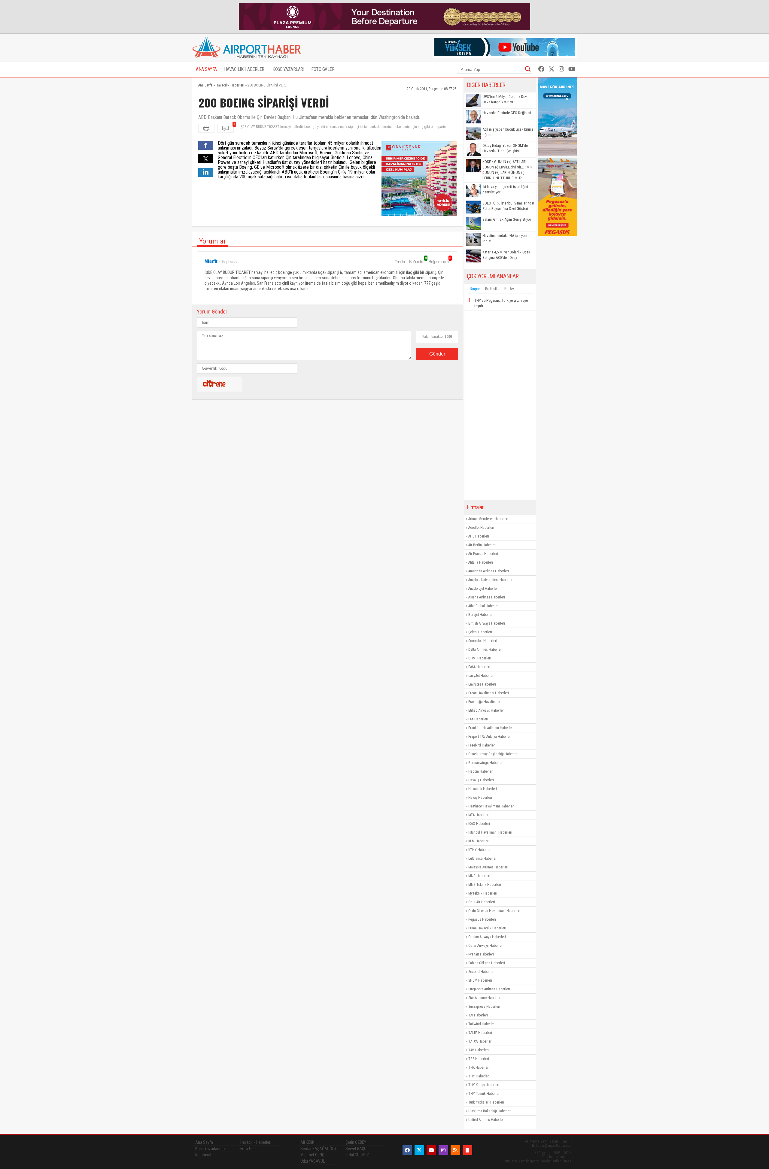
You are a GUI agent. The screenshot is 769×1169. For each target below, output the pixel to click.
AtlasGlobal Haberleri (484, 606)
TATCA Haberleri (480, 1041)
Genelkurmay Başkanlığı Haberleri (493, 754)
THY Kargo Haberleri (483, 1085)
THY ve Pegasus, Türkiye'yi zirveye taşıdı (501, 303)
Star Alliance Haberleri (484, 998)
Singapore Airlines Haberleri (489, 989)
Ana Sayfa (204, 1142)
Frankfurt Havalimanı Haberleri (491, 728)
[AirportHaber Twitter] (552, 69)
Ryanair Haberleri (481, 954)
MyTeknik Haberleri (482, 893)
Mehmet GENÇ (312, 1154)
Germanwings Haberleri (485, 763)
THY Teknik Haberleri (484, 1094)
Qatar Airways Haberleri (485, 945)
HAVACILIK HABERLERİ (245, 69)
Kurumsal (203, 1154)
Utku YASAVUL (312, 1161)
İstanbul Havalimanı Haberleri (490, 832)
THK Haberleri (478, 1067)
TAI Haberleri (478, 1015)
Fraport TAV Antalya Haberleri (490, 736)
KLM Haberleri (478, 841)
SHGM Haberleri (480, 980)
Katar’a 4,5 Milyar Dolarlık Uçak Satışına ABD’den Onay (506, 255)
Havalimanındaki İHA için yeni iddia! (504, 238)
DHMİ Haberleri (479, 658)
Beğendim (417, 261)
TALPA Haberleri (480, 1033)
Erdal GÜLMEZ (357, 1154)
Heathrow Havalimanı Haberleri (491, 806)
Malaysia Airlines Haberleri (488, 867)
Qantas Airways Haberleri (487, 937)
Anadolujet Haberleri (483, 588)
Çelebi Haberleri (480, 632)
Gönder (437, 353)
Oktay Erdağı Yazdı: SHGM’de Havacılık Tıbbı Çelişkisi (505, 148)
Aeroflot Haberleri (481, 527)
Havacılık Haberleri (482, 789)
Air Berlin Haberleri (482, 545)
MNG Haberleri (479, 876)
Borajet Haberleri (481, 615)
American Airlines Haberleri (488, 571)
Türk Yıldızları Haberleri (486, 1102)
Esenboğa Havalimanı (484, 702)
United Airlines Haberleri (486, 1120)
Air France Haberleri (483, 554)
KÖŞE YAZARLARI (288, 69)
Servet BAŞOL (356, 1148)
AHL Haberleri (478, 536)
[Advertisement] (500, 405)
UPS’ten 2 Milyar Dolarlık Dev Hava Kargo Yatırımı (504, 99)
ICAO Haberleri (479, 824)
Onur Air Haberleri (481, 902)
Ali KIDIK (307, 1142)
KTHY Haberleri (479, 850)
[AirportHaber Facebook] (541, 69)
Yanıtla (400, 261)
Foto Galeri (249, 1148)
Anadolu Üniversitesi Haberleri (490, 580)
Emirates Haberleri (482, 684)
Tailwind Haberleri (482, 1024)
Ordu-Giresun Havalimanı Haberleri (494, 911)
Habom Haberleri (481, 771)
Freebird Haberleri (482, 745)
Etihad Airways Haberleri (486, 710)
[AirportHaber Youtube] (571, 69)
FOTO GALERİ (323, 69)
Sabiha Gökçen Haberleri (486, 963)
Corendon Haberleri (482, 641)
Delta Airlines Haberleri (485, 649)
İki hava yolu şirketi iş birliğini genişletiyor (505, 189)
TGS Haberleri (478, 1059)
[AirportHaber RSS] (455, 1150)
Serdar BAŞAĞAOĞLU (318, 1148)
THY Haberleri (479, 1076)
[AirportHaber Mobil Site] (467, 1150)
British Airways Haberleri (486, 623)
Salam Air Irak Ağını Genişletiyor (506, 219)
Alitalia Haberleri (480, 562)
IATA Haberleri (478, 815)
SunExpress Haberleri (484, 1006)
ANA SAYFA (206, 69)
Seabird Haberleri (481, 972)
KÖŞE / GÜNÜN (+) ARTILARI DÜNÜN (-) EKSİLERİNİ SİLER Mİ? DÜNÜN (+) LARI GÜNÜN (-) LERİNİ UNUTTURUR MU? (507, 169)
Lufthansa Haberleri (482, 858)
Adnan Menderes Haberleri (488, 519)
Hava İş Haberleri (481, 780)
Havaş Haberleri (480, 797)
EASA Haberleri (479, 667)
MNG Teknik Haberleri (484, 885)
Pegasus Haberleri (482, 919)
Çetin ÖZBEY (355, 1142)
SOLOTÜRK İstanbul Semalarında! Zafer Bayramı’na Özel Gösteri (508, 206)
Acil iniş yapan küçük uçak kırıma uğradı (507, 132)
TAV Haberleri (478, 1050)
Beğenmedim (439, 261)
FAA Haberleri (478, 719)
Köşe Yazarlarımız (210, 1148)
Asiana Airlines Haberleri (486, 597)
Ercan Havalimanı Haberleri (488, 693)
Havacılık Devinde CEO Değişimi (506, 113)
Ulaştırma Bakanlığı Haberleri (490, 1111)
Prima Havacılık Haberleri (487, 928)
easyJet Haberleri (481, 676)
